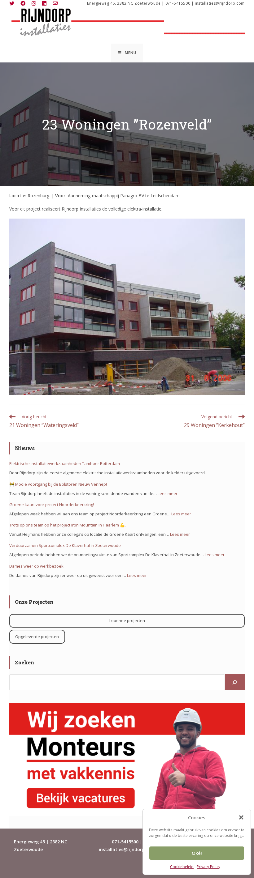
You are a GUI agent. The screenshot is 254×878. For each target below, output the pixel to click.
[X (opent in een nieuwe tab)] (13, 3)
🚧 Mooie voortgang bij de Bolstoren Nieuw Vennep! (58, 484)
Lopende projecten (127, 620)
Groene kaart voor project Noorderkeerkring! (51, 504)
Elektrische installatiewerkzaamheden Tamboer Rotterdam (64, 463)
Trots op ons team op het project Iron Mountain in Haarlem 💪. (67, 525)
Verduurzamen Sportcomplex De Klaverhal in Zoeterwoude (65, 545)
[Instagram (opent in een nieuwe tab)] (33, 3)
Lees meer (167, 493)
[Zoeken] (235, 682)
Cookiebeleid (182, 866)
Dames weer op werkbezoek (36, 566)
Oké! (197, 853)
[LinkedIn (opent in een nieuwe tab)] (44, 3)
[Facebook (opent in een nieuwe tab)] (22, 3)
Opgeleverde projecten (37, 636)
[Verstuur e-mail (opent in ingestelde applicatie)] (55, 3)
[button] (241, 817)
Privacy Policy (208, 866)
